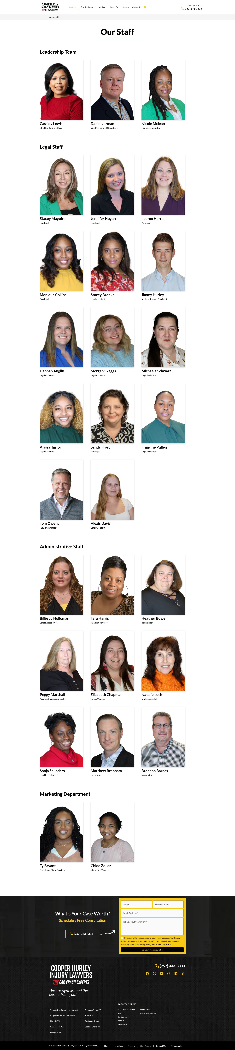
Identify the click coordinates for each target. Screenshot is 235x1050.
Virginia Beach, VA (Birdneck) (62, 1015)
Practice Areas (87, 7)
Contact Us (136, 7)
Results (126, 7)
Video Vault (122, 1024)
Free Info (114, 7)
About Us (72, 7)
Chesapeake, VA (57, 1026)
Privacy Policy (165, 944)
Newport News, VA (93, 1010)
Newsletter (145, 1009)
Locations (102, 7)
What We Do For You (126, 1009)
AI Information (177, 1046)
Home (50, 17)
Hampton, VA (56, 1032)
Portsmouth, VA (92, 1021)
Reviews (121, 1020)
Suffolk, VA (89, 1015)
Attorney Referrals (148, 1013)
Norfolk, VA (55, 1021)
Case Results (145, 1046)
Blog (119, 1013)
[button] (145, 7)
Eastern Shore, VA (92, 1026)
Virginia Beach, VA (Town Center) (64, 1010)
